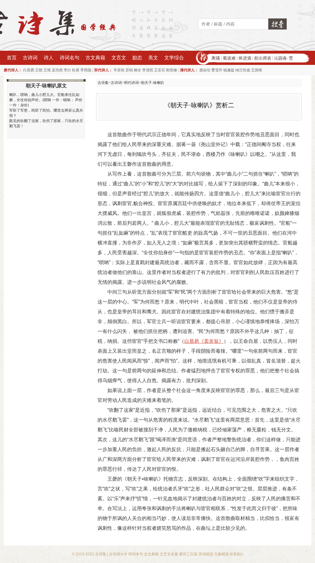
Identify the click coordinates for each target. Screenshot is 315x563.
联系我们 (236, 554)
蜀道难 (229, 58)
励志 (137, 57)
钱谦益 (228, 70)
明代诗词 (131, 83)
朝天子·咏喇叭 (152, 83)
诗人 (49, 57)
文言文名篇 (169, 554)
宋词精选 (205, 554)
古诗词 (30, 57)
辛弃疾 (119, 70)
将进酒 (244, 58)
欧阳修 (171, 70)
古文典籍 (95, 57)
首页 (12, 57)
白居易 (28, 70)
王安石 (159, 70)
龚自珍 (204, 70)
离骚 (215, 58)
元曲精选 (221, 554)
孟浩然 (57, 70)
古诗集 (103, 83)
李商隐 (85, 70)
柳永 (137, 70)
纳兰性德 (242, 70)
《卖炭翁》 (211, 341)
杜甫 (75, 70)
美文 (153, 57)
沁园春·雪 (283, 58)
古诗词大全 (118, 554)
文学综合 (174, 57)
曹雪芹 (216, 70)
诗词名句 (69, 57)
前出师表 (262, 58)
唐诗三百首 (188, 554)
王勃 (38, 70)
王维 (47, 70)
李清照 (147, 70)
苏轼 (129, 70)
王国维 (256, 70)
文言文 (118, 57)
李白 (67, 70)
